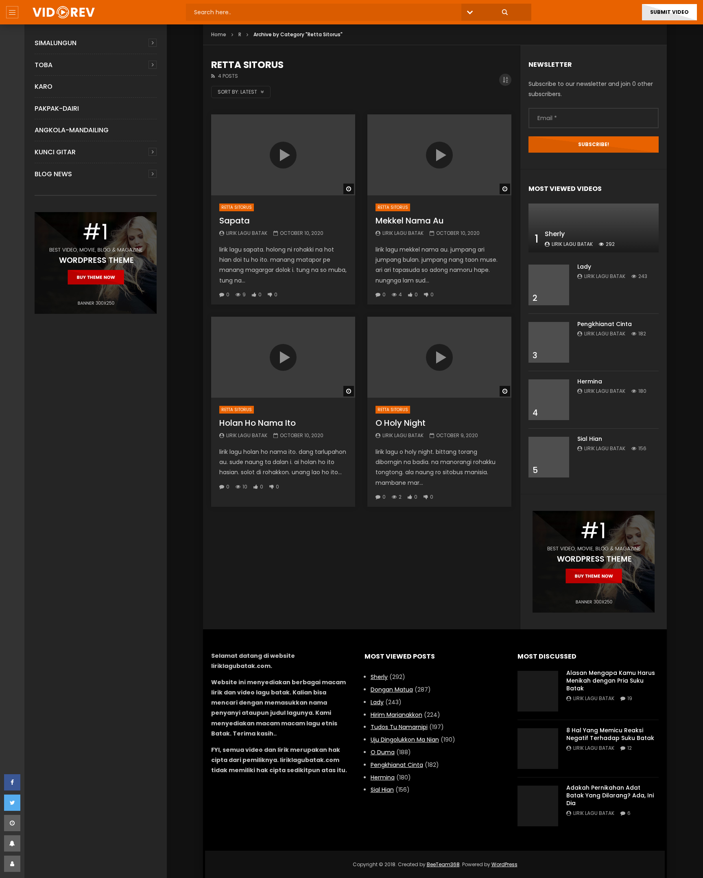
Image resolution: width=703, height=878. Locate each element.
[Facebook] (12, 782)
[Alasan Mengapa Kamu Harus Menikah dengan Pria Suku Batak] (537, 691)
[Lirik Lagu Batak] (64, 12)
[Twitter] (12, 803)
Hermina (589, 381)
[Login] (12, 864)
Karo (43, 86)
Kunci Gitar (55, 152)
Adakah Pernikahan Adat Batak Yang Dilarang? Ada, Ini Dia (610, 795)
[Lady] (548, 285)
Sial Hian (589, 439)
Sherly (555, 234)
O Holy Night (401, 423)
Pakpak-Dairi (57, 108)
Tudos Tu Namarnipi (399, 727)
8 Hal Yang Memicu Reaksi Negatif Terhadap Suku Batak (610, 734)
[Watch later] (12, 823)
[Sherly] (593, 228)
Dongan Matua (392, 689)
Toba (43, 65)
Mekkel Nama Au (410, 220)
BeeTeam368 (443, 864)
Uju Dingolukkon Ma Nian (405, 740)
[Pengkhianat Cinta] (548, 342)
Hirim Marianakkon (396, 715)
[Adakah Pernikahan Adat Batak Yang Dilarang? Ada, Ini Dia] (537, 806)
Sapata (234, 220)
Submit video (669, 12)
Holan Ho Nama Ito (257, 423)
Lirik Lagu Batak (246, 233)
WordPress (504, 864)
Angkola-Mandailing (72, 130)
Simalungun (55, 43)
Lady (584, 267)
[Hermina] (548, 399)
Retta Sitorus (236, 207)
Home (218, 34)
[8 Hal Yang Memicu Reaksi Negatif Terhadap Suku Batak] (537, 748)
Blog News (53, 174)
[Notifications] (12, 843)
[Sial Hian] (548, 457)
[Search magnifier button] (504, 12)
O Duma (383, 752)
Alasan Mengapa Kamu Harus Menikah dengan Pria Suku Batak (610, 680)
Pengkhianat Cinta (604, 324)
